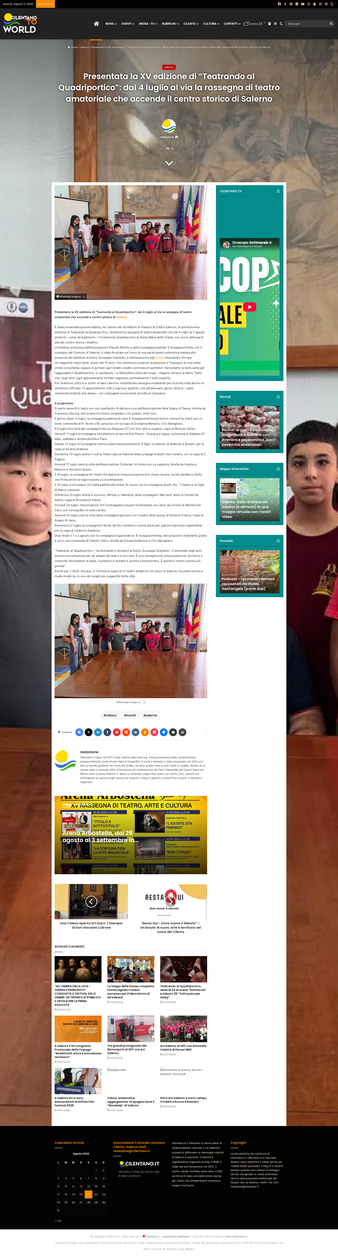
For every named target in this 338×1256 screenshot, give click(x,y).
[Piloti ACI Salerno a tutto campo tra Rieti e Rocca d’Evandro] (183, 1081)
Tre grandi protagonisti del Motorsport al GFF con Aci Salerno (127, 1049)
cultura (111, 715)
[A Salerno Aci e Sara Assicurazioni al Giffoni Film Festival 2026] (78, 1081)
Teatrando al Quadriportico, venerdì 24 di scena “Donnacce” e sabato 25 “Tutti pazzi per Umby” (183, 991)
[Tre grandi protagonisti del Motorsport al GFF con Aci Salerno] (130, 1029)
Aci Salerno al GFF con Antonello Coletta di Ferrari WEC (183, 1048)
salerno (84, 47)
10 (58, 1186)
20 (81, 1194)
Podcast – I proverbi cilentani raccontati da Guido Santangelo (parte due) (248, 583)
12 (73, 1186)
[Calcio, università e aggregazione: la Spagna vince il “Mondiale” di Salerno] (130, 1081)
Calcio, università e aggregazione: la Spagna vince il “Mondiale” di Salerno (130, 1101)
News (109, 23)
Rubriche (169, 23)
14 (88, 1186)
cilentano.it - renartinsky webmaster (168, 1236)
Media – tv (146, 23)
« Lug (58, 1220)
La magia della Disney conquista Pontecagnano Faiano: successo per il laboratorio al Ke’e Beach (130, 991)
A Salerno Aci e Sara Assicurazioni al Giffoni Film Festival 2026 (74, 1101)
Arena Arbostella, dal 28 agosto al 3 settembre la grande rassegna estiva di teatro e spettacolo (101, 843)
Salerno (121, 317)
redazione (167, 137)
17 (58, 1194)
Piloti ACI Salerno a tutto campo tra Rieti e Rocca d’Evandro (183, 1100)
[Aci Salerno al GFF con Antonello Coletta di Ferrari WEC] (183, 1029)
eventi (160, 357)
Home (74, 47)
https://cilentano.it (236, 1236)
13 (81, 1186)
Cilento (189, 23)
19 (73, 1194)
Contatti (231, 23)
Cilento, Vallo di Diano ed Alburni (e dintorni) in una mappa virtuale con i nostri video (246, 509)
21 (88, 1194)
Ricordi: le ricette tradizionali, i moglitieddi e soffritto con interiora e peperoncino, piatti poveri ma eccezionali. (249, 437)
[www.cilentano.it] (20, 23)
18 (66, 1194)
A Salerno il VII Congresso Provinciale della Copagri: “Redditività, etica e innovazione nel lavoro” (78, 1051)
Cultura (209, 23)
